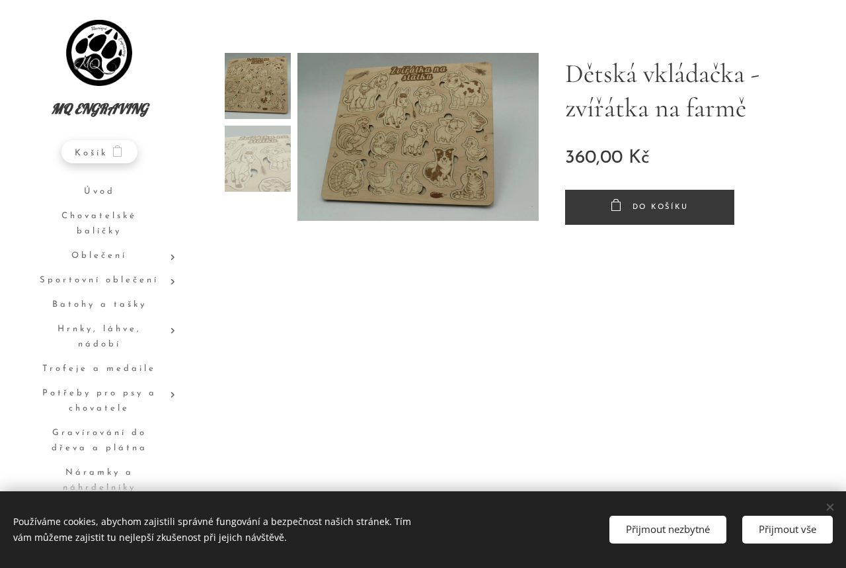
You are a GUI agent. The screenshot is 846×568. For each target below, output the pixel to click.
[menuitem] (99, 192)
